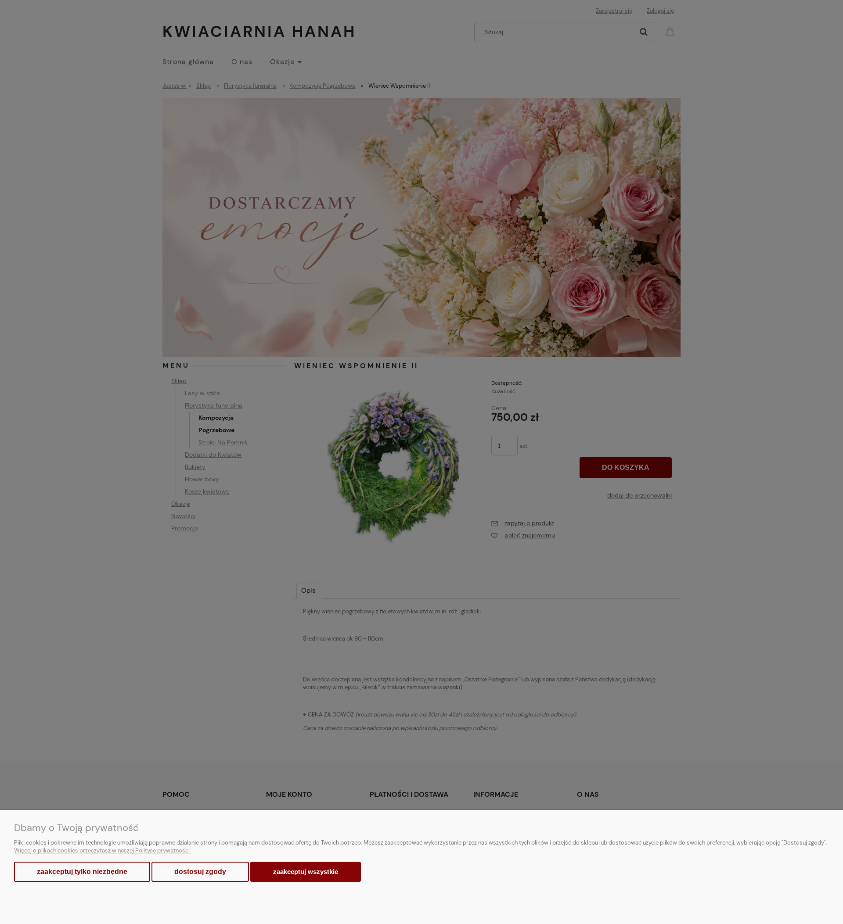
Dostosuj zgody (200, 871)
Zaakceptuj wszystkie (305, 871)
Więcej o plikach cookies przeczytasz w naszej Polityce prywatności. (102, 850)
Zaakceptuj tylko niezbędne (82, 871)
